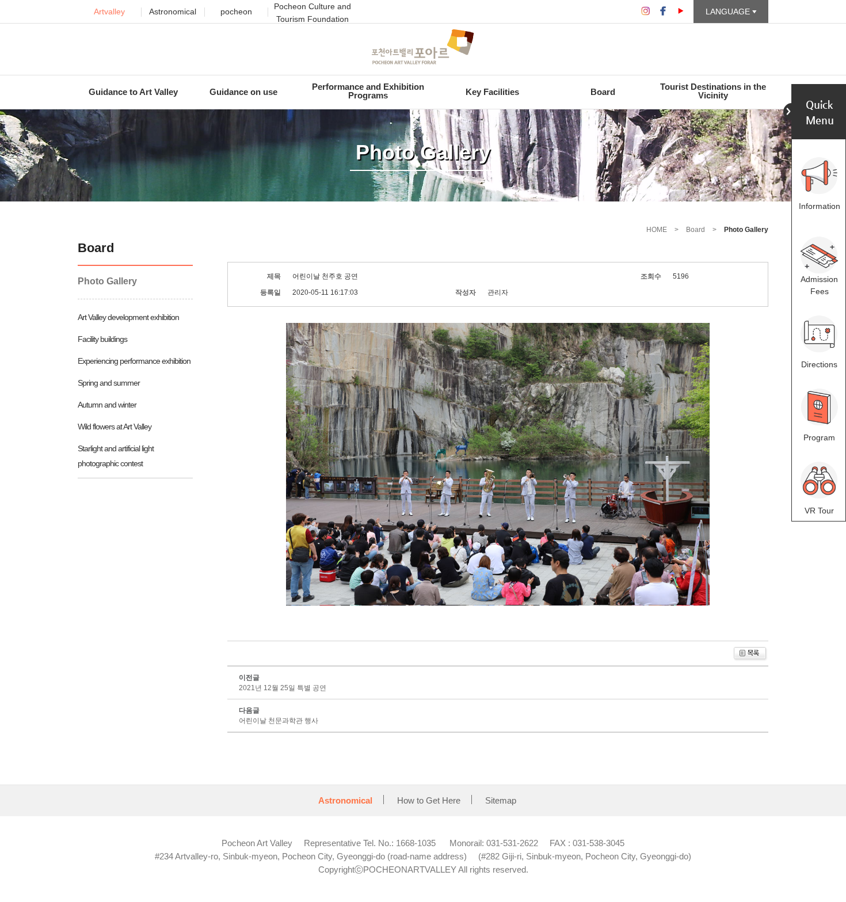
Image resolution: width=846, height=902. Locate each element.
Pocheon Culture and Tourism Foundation (312, 13)
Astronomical (172, 11)
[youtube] (681, 11)
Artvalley (109, 11)
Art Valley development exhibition (128, 317)
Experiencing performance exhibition (134, 361)
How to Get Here (428, 800)
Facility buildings (102, 339)
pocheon (236, 11)
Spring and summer (109, 382)
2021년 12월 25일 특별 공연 (282, 688)
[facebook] (663, 11)
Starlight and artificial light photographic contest (116, 456)
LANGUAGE (729, 11)
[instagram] (645, 11)
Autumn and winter (107, 404)
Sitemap (500, 800)
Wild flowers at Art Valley (114, 426)
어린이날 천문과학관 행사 (278, 721)
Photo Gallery (107, 281)
